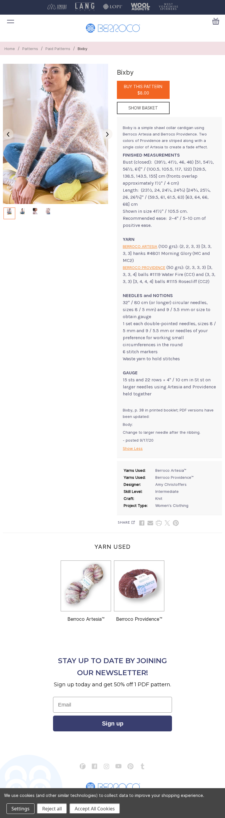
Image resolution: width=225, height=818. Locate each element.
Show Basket (143, 107)
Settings (20, 808)
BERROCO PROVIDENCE (144, 267)
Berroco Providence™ (139, 619)
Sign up (112, 723)
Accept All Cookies (95, 808)
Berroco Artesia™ (86, 619)
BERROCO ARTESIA (140, 246)
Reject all (52, 808)
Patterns (30, 48)
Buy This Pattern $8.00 (143, 89)
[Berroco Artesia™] (86, 586)
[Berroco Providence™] (139, 586)
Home (9, 48)
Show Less (133, 448)
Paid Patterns (57, 48)
